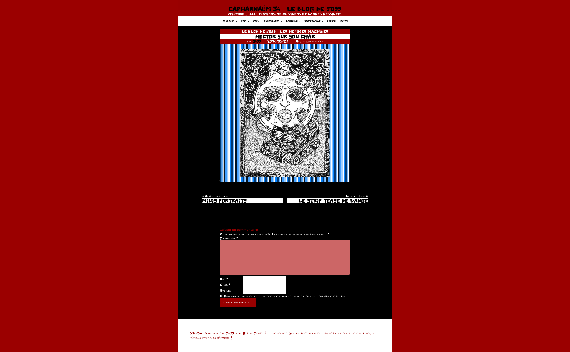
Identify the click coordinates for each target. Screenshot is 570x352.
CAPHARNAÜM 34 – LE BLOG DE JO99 (285, 9)
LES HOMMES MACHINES (304, 31)
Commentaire (229, 238)
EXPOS (344, 21)
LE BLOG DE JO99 (259, 31)
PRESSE (331, 21)
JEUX (256, 21)
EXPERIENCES (271, 21)
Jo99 (257, 41)
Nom (224, 279)
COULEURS (228, 21)
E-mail (225, 285)
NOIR (243, 21)
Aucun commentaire (309, 41)
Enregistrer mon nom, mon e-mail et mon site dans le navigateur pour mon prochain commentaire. (285, 296)
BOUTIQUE (292, 21)
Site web (225, 291)
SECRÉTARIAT (312, 21)
